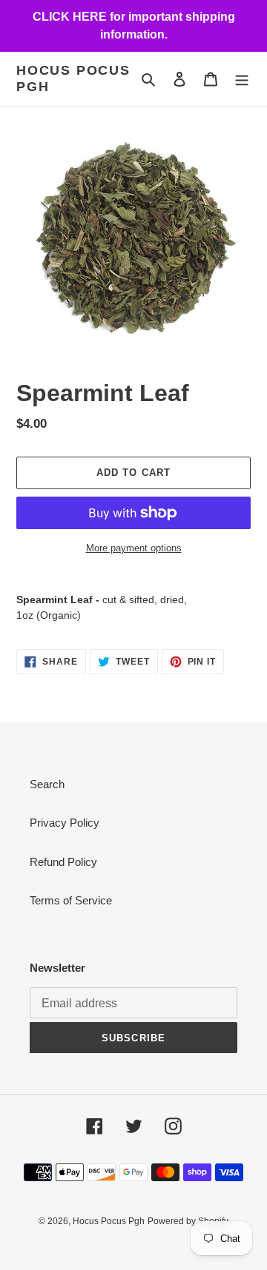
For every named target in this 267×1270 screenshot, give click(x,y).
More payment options (134, 548)
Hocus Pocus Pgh (73, 78)
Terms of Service (71, 900)
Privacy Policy (64, 822)
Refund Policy (63, 862)
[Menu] (241, 79)
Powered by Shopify (188, 1221)
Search (47, 784)
